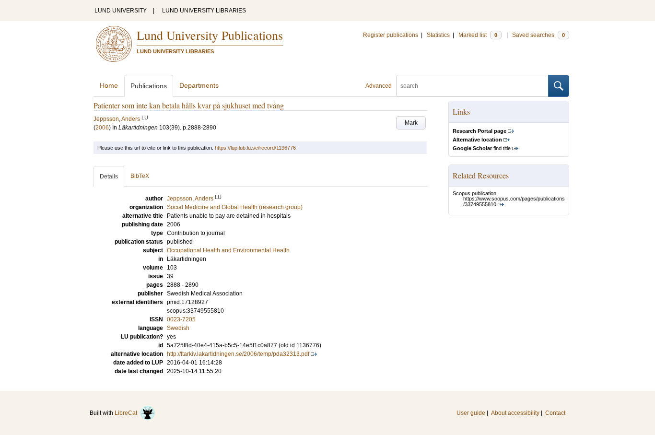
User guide (470, 413)
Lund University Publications (210, 35)
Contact (555, 413)
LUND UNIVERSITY (120, 10)
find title (482, 148)
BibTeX (139, 176)
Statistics (438, 35)
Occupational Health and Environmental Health (228, 250)
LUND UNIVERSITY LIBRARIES (204, 10)
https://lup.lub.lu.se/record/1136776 (255, 148)
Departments (199, 85)
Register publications (390, 35)
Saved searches (538, 35)
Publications (148, 86)
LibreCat (127, 413)
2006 (102, 127)
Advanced (378, 85)
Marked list (477, 35)
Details (109, 176)
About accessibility (515, 413)
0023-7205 (181, 319)
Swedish (178, 328)
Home (109, 85)
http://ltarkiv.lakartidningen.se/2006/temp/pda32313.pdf (238, 354)
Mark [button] (411, 122)
